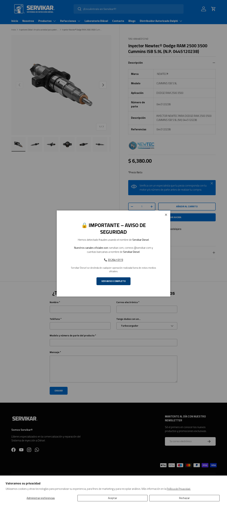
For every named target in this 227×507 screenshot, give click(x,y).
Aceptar (112, 498)
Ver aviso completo (113, 281)
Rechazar (184, 498)
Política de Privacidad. (179, 488)
